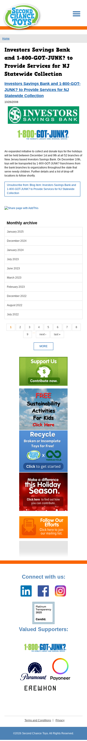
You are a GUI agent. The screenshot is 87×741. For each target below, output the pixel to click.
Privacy (60, 720)
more (43, 346)
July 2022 (13, 314)
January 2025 (15, 231)
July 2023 (13, 259)
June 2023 (13, 268)
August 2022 (14, 305)
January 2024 (15, 250)
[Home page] (22, 17)
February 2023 (16, 286)
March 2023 (14, 277)
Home (6, 38)
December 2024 (17, 240)
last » (57, 334)
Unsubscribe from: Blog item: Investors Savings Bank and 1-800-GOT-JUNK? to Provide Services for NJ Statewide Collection (41, 189)
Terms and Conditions (38, 720)
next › (42, 334)
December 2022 (17, 296)
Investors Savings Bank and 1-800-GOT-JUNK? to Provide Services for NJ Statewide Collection (42, 89)
